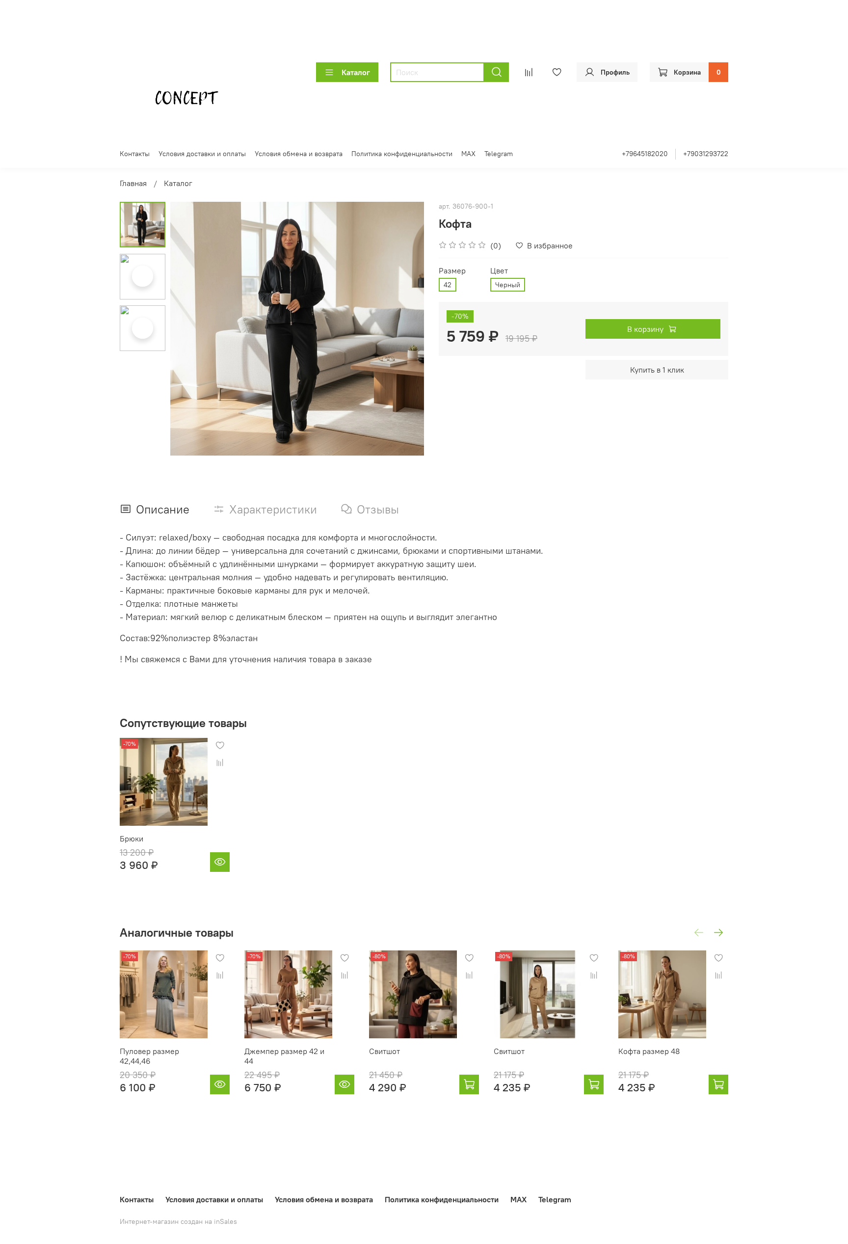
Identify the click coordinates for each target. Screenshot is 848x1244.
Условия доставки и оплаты (202, 153)
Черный (507, 284)
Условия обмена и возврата (299, 153)
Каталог (356, 72)
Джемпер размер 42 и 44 (284, 1056)
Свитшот (384, 1051)
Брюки (131, 838)
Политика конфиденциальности (401, 153)
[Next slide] (404, 328)
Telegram (498, 153)
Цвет (499, 270)
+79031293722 (705, 153)
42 (447, 284)
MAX (468, 153)
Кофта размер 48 (649, 1051)
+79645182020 (645, 153)
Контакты (135, 153)
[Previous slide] (190, 328)
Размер (452, 270)
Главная (133, 183)
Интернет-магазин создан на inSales (178, 1221)
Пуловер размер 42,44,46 (149, 1056)
